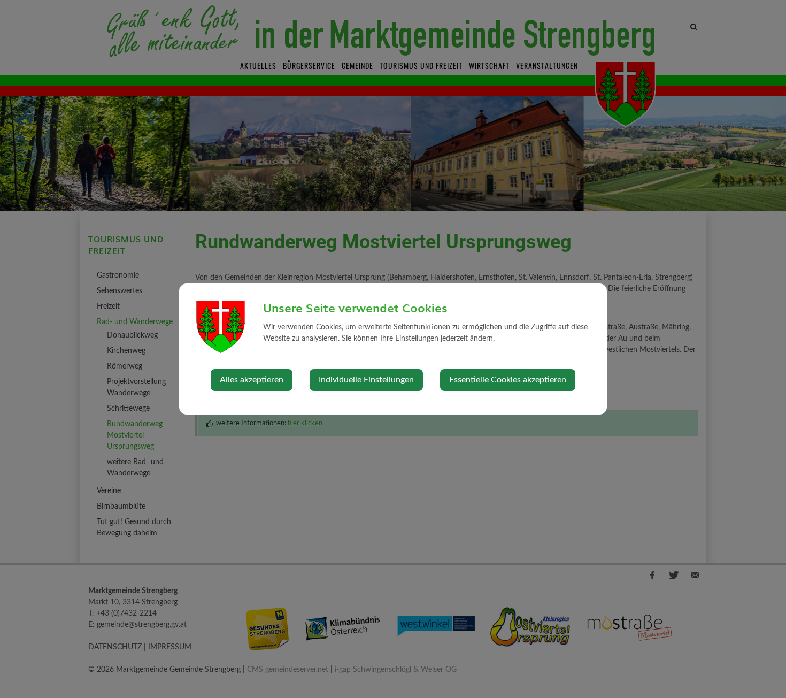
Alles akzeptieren (251, 379)
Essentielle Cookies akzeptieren (507, 379)
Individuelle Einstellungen (366, 379)
